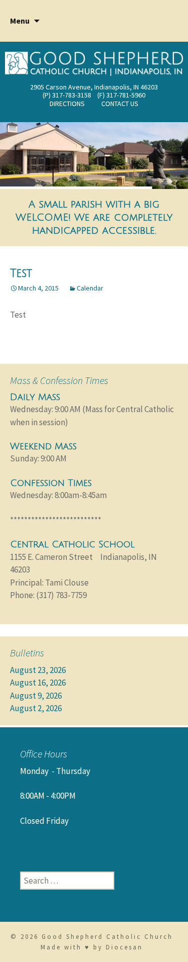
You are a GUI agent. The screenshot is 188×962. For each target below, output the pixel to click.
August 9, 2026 (36, 695)
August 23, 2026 (38, 670)
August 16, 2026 (38, 682)
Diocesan (124, 947)
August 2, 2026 (36, 708)
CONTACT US (119, 103)
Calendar (90, 288)
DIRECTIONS (67, 103)
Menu (20, 21)
